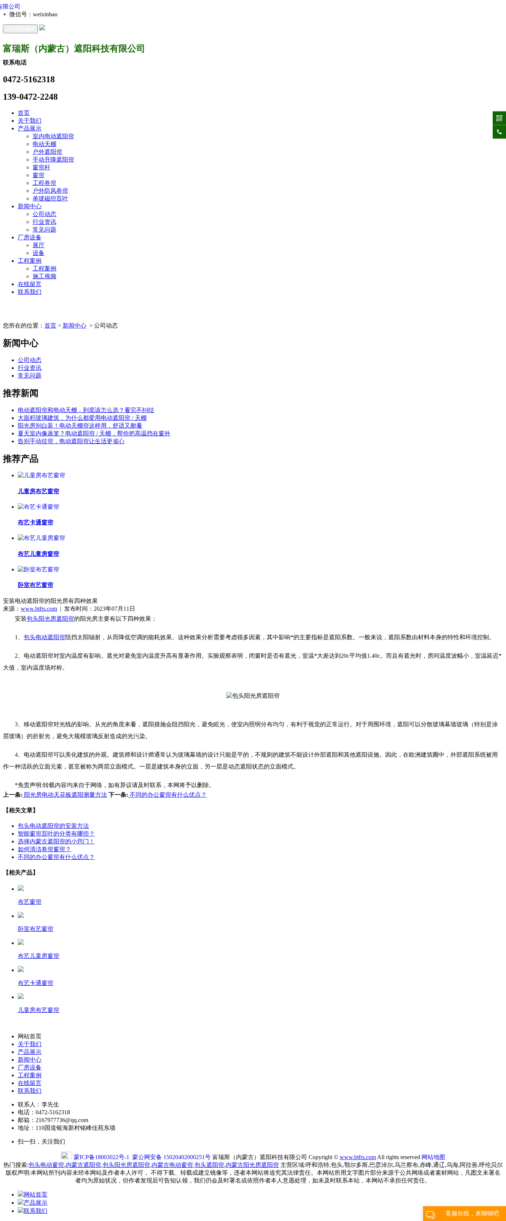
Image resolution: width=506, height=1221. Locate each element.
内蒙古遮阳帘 (83, 1165)
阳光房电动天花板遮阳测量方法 (65, 795)
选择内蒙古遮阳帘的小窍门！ (56, 841)
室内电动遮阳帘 (53, 136)
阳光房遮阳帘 (56, 619)
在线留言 (29, 284)
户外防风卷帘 (50, 191)
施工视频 (44, 276)
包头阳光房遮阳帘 (126, 1165)
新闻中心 (29, 206)
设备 (38, 253)
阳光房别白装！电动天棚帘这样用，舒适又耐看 (80, 425)
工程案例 (29, 261)
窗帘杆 (41, 167)
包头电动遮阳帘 (44, 637)
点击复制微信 (20, 28)
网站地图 (433, 1157)
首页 (24, 113)
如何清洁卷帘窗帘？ (44, 849)
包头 (33, 619)
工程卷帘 (44, 183)
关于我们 (29, 120)
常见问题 (44, 229)
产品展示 (29, 128)
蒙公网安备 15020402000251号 (171, 1157)
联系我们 (29, 292)
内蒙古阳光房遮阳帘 (252, 1165)
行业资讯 (44, 222)
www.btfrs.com (39, 608)
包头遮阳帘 (209, 1165)
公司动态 (44, 214)
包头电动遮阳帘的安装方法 (53, 826)
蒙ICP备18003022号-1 (101, 1157)
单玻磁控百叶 (50, 198)
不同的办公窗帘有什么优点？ (167, 795)
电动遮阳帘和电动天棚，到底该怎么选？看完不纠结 (86, 410)
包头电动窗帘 (46, 1165)
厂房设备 (29, 237)
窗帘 (38, 175)
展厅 (38, 245)
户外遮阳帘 (47, 152)
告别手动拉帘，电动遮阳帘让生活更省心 (71, 441)
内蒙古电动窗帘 (172, 1165)
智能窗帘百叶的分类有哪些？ (56, 833)
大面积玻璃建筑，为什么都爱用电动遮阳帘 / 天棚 (82, 418)
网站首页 (35, 1194)
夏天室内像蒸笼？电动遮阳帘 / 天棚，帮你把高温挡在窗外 (94, 433)
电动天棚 (44, 144)
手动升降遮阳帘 (53, 159)
